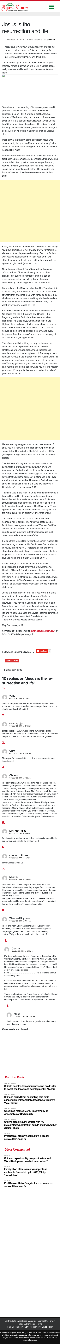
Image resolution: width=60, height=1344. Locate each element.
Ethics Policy (47, 1326)
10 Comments (49, 39)
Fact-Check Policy (15, 1326)
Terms (39, 1323)
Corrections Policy (32, 1326)
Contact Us (43, 1320)
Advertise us (29, 1323)
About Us (32, 1320)
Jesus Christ (12, 660)
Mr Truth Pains (17, 830)
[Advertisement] (30, 211)
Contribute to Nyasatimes (16, 1320)
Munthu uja (15, 723)
